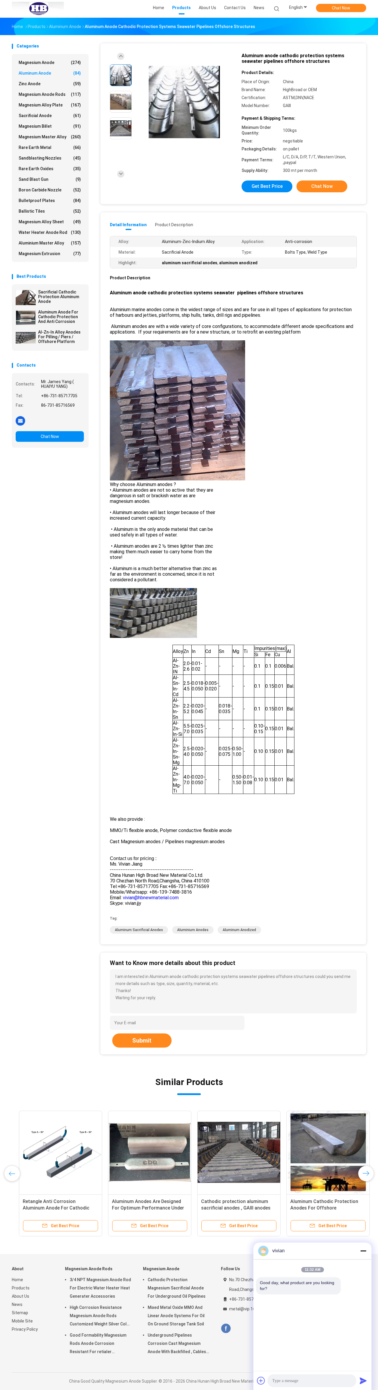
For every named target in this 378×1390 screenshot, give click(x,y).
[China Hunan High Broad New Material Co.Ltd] (38, 9)
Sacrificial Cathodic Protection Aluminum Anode (58, 297)
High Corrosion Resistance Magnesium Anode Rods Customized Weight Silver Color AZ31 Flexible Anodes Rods (100, 1316)
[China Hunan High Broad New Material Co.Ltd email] (20, 420)
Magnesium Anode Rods (50, 94)
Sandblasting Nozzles (50, 158)
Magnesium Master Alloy (50, 136)
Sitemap (20, 1312)
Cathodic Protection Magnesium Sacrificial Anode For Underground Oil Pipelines (177, 1288)
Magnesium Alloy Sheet (50, 221)
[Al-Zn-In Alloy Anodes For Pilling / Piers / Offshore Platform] (26, 338)
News (17, 1304)
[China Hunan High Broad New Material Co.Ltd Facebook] (226, 1328)
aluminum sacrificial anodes (139, 930)
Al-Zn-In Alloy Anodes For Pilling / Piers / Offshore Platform (59, 337)
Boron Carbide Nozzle (50, 190)
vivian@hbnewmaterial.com (151, 897)
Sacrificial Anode (50, 115)
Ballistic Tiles (50, 211)
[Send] (363, 1380)
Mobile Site (22, 1321)
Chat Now (341, 8)
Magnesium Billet (50, 126)
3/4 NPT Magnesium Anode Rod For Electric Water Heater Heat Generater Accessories (100, 1288)
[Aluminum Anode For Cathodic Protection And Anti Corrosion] (26, 318)
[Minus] (363, 1250)
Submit (141, 1040)
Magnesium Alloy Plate (50, 105)
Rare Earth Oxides (50, 168)
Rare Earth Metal (50, 147)
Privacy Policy (25, 1329)
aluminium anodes (192, 930)
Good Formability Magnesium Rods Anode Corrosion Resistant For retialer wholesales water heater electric (98, 1344)
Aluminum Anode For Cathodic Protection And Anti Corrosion (58, 317)
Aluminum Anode (50, 73)
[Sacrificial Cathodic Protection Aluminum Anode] (26, 298)
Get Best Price (267, 186)
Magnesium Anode (50, 62)
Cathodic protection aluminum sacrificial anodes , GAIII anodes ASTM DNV (228, 1208)
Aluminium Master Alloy (50, 243)
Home (17, 1279)
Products (21, 1288)
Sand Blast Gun (50, 179)
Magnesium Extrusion (50, 253)
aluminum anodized (239, 930)
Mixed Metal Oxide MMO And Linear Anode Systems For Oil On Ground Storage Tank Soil (176, 1315)
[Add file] (261, 1380)
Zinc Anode (50, 83)
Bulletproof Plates (50, 200)
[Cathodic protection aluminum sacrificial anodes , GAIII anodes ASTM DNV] (231, 1152)
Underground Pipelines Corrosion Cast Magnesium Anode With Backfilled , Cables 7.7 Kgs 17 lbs (177, 1344)
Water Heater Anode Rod (50, 232)
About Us (20, 1296)
